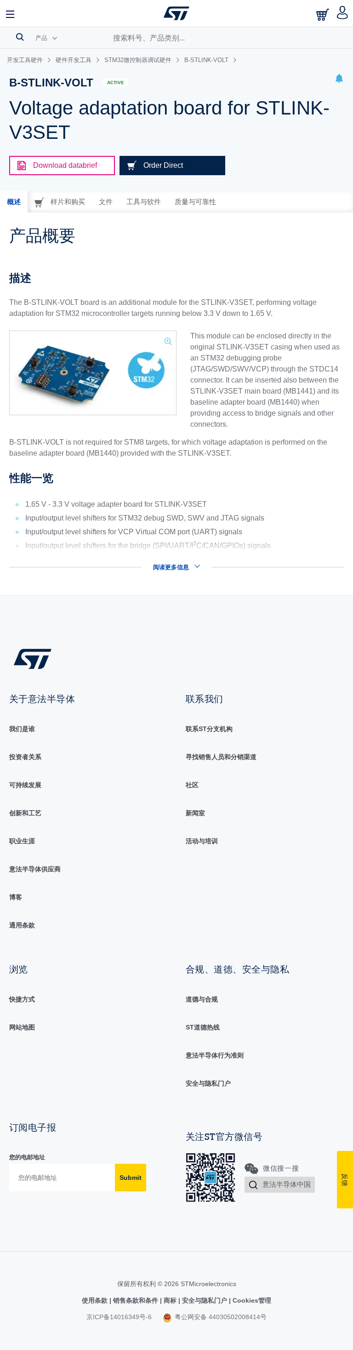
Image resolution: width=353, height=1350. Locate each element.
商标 (170, 1300)
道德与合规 (202, 999)
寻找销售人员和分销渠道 (221, 757)
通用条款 (22, 925)
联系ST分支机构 (209, 728)
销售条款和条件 (135, 1300)
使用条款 (95, 1300)
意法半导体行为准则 (215, 1055)
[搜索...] (20, 36)
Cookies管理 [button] (251, 1300)
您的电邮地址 (27, 1157)
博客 (15, 897)
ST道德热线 (203, 1027)
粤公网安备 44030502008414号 (220, 1317)
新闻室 (195, 813)
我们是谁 (22, 728)
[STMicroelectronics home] (176, 13)
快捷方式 (22, 999)
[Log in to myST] (342, 13)
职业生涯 (22, 841)
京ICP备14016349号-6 (119, 1317)
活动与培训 (202, 841)
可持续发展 (25, 785)
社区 (192, 785)
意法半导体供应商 (35, 869)
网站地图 (22, 1027)
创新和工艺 (25, 813)
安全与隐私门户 (208, 1083)
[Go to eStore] (323, 14)
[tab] (14, 201)
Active (115, 82)
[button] (11, 13)
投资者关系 (25, 757)
